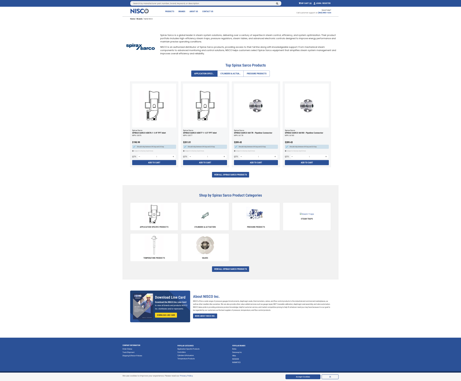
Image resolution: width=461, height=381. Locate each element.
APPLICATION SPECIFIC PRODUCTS (206, 73)
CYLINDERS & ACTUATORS (232, 73)
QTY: (134, 156)
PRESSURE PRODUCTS (257, 73)
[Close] (330, 376)
